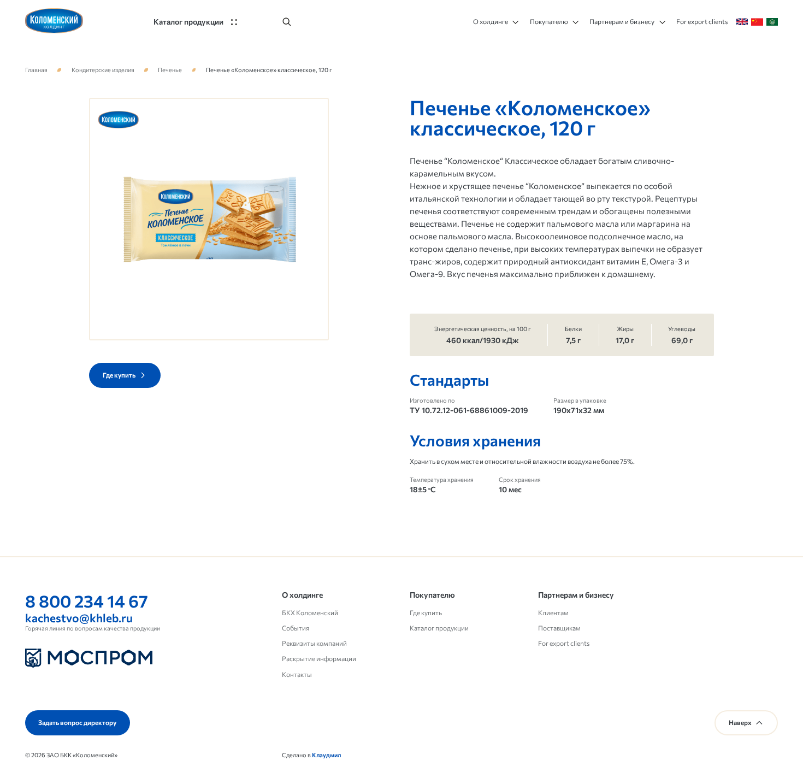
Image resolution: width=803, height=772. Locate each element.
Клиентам (553, 613)
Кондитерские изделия (103, 70)
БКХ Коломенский (310, 613)
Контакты (297, 674)
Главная (36, 70)
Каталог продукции (439, 628)
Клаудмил (326, 754)
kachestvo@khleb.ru (79, 617)
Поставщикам (559, 628)
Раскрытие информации (319, 659)
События (295, 628)
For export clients (563, 643)
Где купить (426, 613)
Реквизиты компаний (314, 643)
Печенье (170, 70)
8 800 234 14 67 (86, 601)
